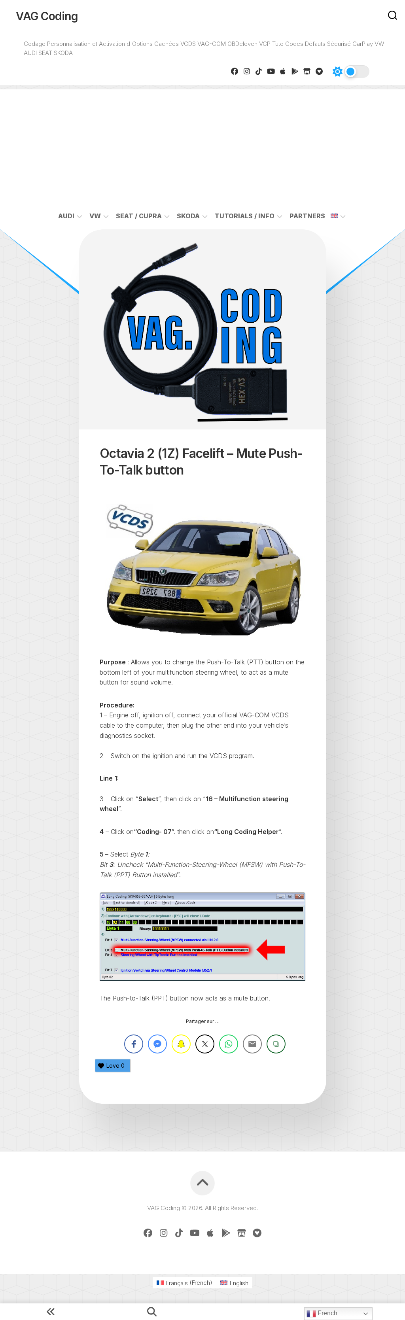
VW (95, 216)
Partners (307, 216)
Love (115, 1065)
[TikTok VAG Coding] (258, 71)
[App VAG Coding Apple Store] (283, 71)
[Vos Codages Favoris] (319, 71)
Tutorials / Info (244, 216)
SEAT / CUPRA (139, 216)
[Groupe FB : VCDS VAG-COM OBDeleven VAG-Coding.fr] (234, 71)
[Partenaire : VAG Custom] (307, 71)
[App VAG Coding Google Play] (295, 71)
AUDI (66, 216)
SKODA (188, 216)
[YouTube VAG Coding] (271, 71)
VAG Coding (47, 16)
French (326, 1313)
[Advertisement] (202, 144)
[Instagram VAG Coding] (247, 71)
